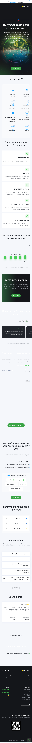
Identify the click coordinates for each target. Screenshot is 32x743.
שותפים (28, 682)
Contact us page (5, 692)
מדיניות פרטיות (12, 737)
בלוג (29, 680)
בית (20, 14)
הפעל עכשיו (16, 497)
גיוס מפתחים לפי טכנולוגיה (7, 678)
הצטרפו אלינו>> (13, 2)
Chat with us (4, 695)
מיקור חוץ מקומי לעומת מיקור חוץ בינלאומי (27, 694)
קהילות (29, 684)
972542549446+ (5, 689)
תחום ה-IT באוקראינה (26, 697)
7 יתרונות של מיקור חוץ (26, 690)
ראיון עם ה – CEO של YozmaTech (26, 700)
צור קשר (16, 587)
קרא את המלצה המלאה (16, 425)
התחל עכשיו (16, 69)
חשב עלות (16, 296)
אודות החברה (27, 678)
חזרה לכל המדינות (16, 635)
